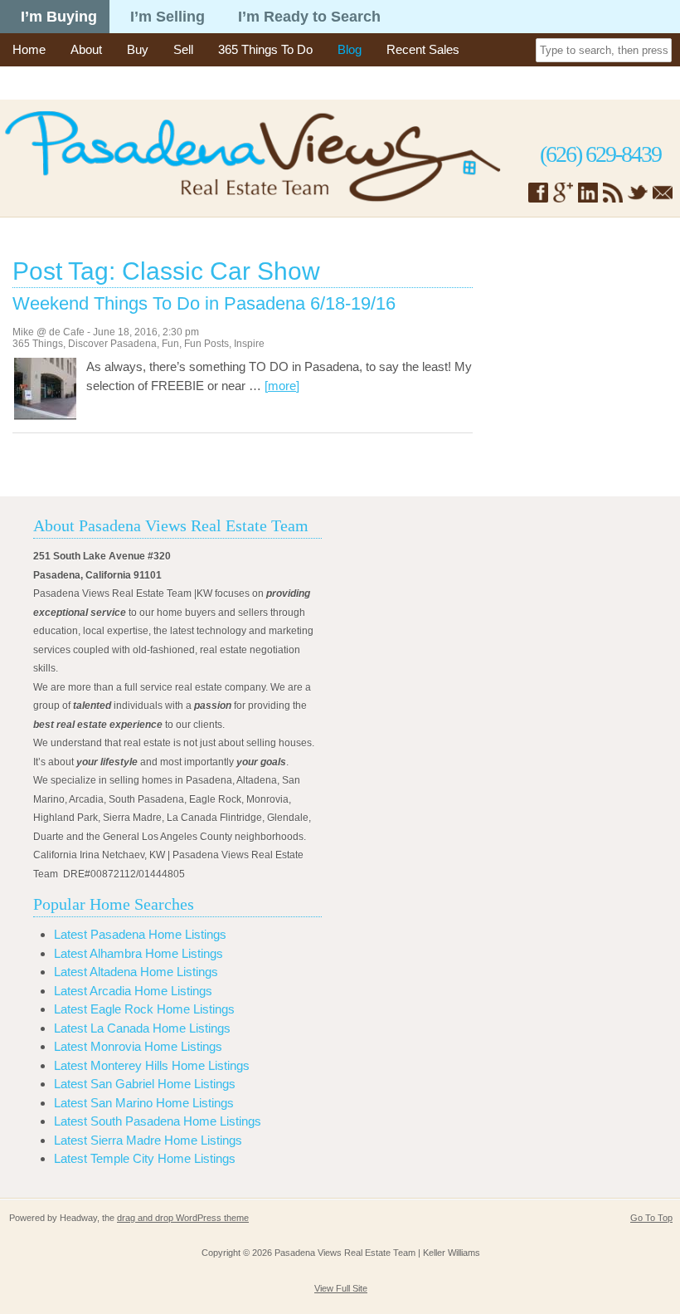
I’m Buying (59, 16)
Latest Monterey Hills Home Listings (152, 1065)
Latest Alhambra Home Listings (138, 953)
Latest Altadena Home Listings (136, 972)
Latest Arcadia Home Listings (133, 991)
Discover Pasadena (112, 343)
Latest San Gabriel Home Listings (145, 1084)
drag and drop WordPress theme (183, 1218)
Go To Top (651, 1218)
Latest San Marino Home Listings (144, 1103)
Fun (170, 343)
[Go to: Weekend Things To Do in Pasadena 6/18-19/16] (45, 415)
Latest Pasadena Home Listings (140, 934)
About (86, 49)
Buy (137, 49)
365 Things (37, 343)
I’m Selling (167, 16)
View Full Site (340, 1288)
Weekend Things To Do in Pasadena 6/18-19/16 (204, 304)
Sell (183, 49)
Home (29, 49)
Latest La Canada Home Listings (142, 1028)
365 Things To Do (265, 49)
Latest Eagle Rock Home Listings (144, 1009)
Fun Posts (206, 343)
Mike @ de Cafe (48, 332)
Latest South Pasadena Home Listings (157, 1121)
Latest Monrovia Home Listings (138, 1046)
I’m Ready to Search (309, 16)
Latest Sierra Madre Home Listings (148, 1140)
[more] (282, 386)
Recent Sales (422, 49)
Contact (33, 83)
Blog (350, 49)
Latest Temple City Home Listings (145, 1158)
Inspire (249, 343)
